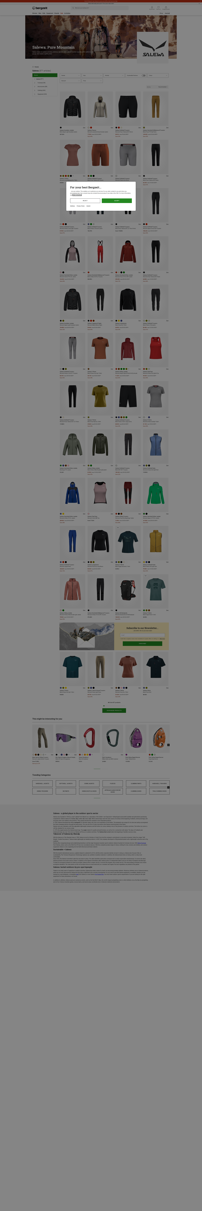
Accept (116, 200)
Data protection (77, 195)
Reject (85, 200)
